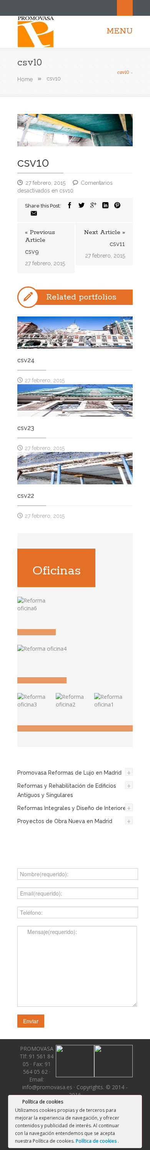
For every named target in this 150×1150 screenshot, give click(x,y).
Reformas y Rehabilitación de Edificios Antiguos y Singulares (66, 790)
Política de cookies (97, 1141)
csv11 (117, 244)
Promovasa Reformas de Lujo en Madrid (69, 773)
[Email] (34, 214)
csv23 (25, 428)
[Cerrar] (135, 1103)
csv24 (26, 360)
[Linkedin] (105, 205)
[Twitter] (81, 205)
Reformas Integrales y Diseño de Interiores (73, 808)
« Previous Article (40, 236)
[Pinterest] (117, 205)
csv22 (25, 495)
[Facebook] (70, 205)
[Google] (93, 205)
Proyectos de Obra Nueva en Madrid (64, 821)
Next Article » (104, 232)
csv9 (32, 251)
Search (125, 8)
